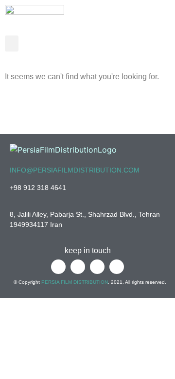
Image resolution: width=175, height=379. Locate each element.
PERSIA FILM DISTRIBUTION (74, 282)
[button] (11, 43)
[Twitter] (121, 44)
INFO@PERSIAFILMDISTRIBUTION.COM (75, 170)
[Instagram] (161, 44)
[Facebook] (101, 44)
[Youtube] (141, 44)
